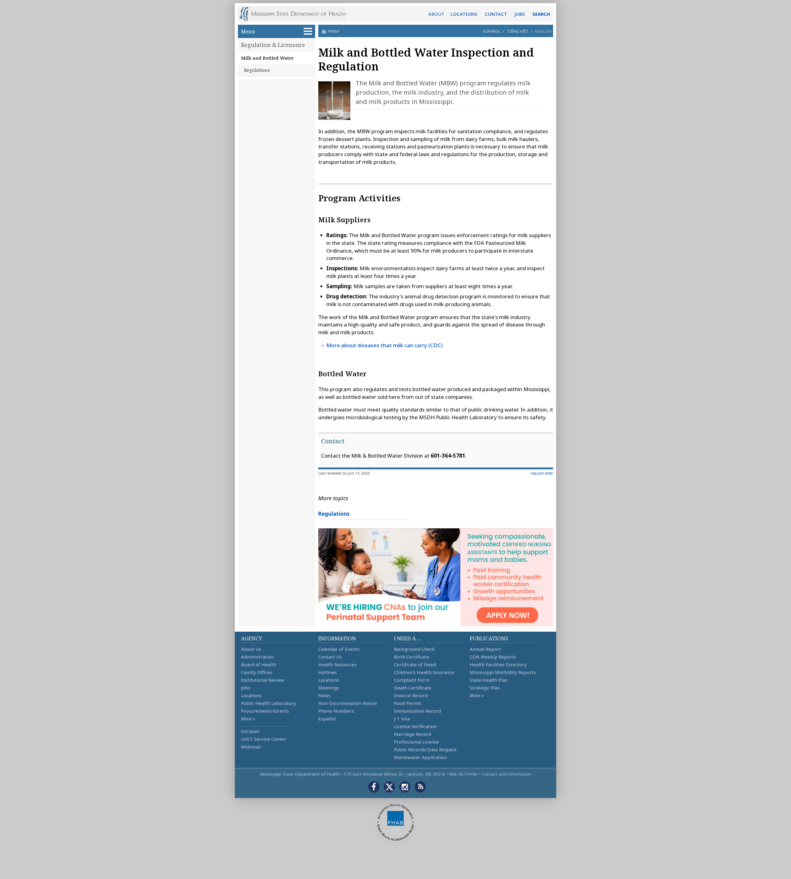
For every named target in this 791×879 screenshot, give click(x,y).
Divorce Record (411, 695)
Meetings (328, 688)
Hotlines (327, 672)
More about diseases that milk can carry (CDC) (384, 345)
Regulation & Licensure (273, 45)
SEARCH (541, 14)
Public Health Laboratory (268, 703)
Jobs (245, 688)
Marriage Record (412, 734)
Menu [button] (248, 31)
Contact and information (506, 774)
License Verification (415, 726)
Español (491, 31)
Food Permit (407, 703)
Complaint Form (411, 680)
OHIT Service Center (263, 739)
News (324, 695)
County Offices (256, 672)
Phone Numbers (336, 711)
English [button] (543, 31)
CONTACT (496, 14)
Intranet (250, 731)
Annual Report (485, 649)
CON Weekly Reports (493, 657)
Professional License (416, 742)
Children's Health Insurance (424, 672)
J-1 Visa (402, 718)
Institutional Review (262, 680)
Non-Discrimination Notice (347, 703)
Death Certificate (412, 688)
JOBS (519, 14)
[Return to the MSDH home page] (296, 14)
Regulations (257, 70)
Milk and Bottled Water (267, 58)
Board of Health (258, 664)
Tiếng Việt (518, 31)
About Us (251, 649)
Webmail (250, 747)
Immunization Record (417, 711)
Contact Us (330, 657)
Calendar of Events (339, 649)
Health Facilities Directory (498, 664)
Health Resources (337, 664)
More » (248, 718)
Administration (257, 657)
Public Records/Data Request (425, 749)
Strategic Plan (485, 688)
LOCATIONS (463, 14)
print (334, 31)
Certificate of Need (415, 664)
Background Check (414, 649)
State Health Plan (489, 680)
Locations (251, 695)
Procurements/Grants (265, 711)
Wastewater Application (420, 757)
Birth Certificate (411, 657)
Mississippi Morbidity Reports (503, 672)
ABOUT (436, 14)
